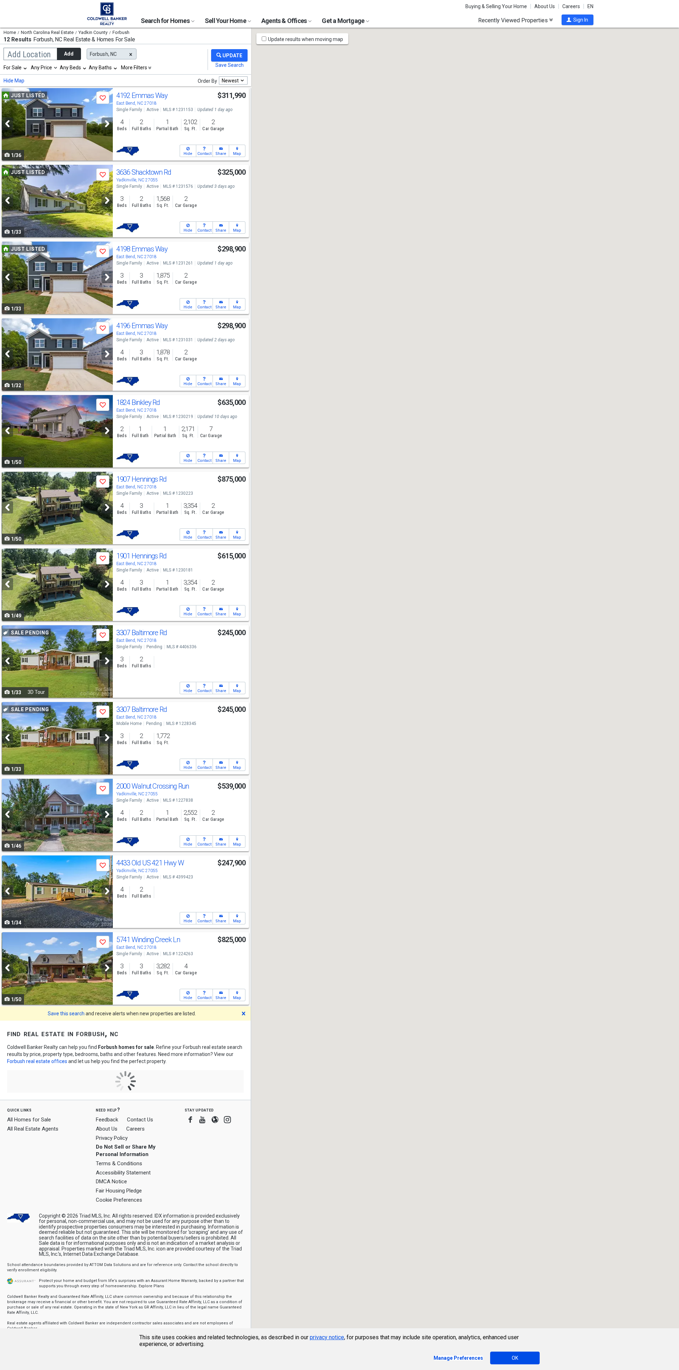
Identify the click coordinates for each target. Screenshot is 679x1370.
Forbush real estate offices (37, 1061)
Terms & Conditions (119, 1163)
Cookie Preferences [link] (119, 1200)
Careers (571, 6)
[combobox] (16, 67)
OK (515, 1358)
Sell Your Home (226, 20)
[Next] (107, 123)
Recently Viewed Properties (513, 20)
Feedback (107, 1119)
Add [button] (69, 54)
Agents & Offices (284, 20)
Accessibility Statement (123, 1172)
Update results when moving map (305, 39)
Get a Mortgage (343, 20)
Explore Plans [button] (151, 1286)
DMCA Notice (111, 1181)
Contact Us (140, 1119)
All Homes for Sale (29, 1119)
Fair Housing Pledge (119, 1191)
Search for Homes (166, 20)
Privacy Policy (112, 1138)
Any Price (41, 67)
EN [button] (590, 6)
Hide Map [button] (14, 80)
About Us (544, 6)
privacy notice (327, 1337)
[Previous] (7, 123)
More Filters (134, 67)
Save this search (66, 1013)
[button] (577, 19)
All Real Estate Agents (32, 1129)
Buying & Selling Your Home (496, 6)
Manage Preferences (458, 1358)
